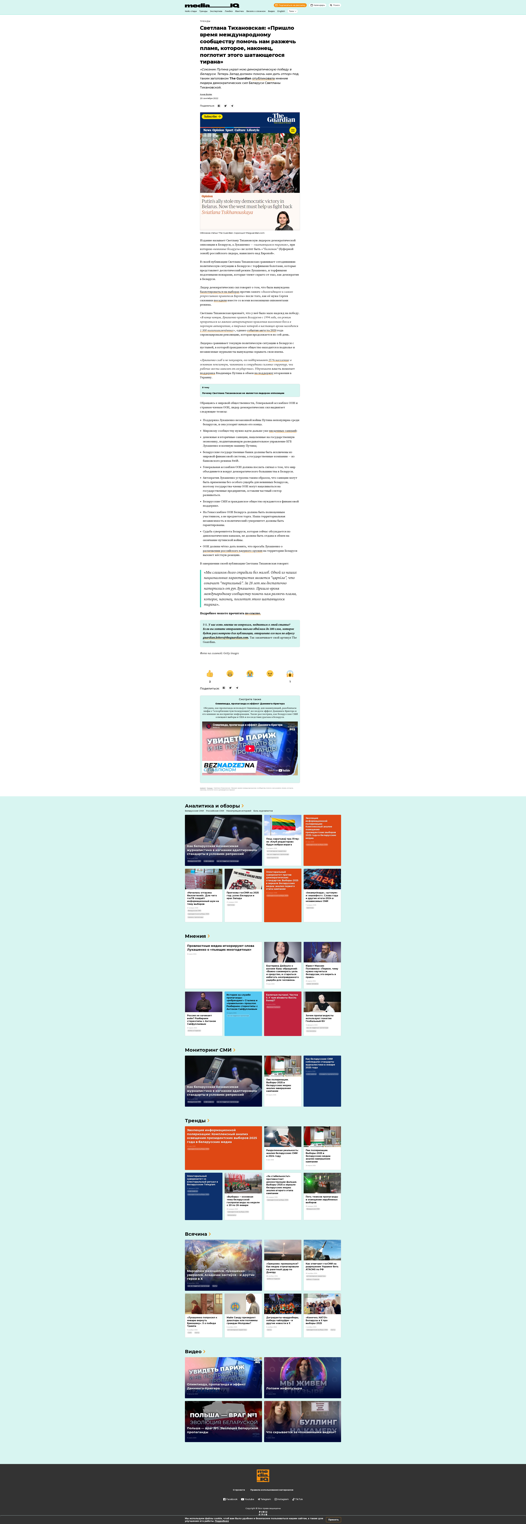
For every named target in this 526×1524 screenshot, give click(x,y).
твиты (215, 1286)
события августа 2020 (261, 330)
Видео (271, 11)
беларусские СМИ (194, 861)
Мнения (195, 936)
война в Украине (194, 1030)
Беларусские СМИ (194, 811)
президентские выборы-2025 (316, 844)
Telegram (265, 1499)
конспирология (272, 857)
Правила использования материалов (271, 1490)
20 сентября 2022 (209, 98)
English (281, 11)
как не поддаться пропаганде (227, 861)
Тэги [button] (291, 11)
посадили (220, 300)
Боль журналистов (263, 811)
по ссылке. (253, 613)
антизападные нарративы (276, 851)
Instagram (283, 1499)
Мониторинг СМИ (208, 1050)
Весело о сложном (255, 11)
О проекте (239, 1490)
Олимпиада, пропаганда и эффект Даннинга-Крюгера (250, 703)
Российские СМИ (215, 811)
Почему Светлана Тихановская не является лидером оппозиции (243, 393)
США (189, 1332)
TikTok (299, 1499)
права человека (312, 984)
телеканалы (232, 1215)
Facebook (232, 1499)
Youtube (249, 1499)
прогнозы (231, 905)
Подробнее (222, 1521)
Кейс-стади (191, 11)
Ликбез (229, 11)
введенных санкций (282, 431)
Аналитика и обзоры (212, 806)
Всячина (196, 1234)
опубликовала (263, 78)
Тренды (203, 11)
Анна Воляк (206, 94)
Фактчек (239, 11)
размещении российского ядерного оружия (232, 551)
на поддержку (264, 373)
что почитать (311, 1031)
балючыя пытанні (273, 1007)
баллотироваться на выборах (219, 292)
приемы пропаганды (195, 917)
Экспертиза (216, 11)
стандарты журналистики (328, 1074)
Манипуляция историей (238, 811)
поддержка (207, 373)
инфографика (209, 861)
